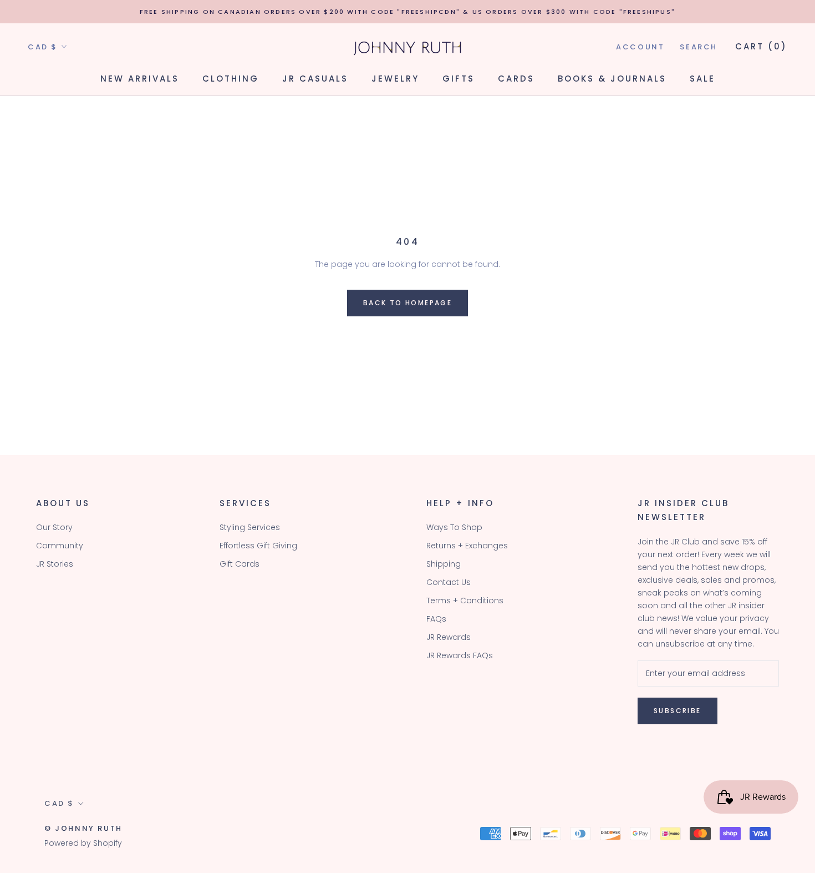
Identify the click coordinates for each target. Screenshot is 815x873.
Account (640, 47)
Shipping (443, 563)
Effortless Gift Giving (258, 545)
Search (698, 47)
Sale (702, 78)
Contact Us (448, 582)
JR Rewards (448, 637)
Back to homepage (407, 302)
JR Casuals (315, 78)
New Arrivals (139, 78)
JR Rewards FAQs (459, 655)
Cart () (761, 46)
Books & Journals (612, 78)
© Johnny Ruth (83, 828)
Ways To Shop (454, 527)
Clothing (230, 78)
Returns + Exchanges (467, 545)
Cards (516, 78)
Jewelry (395, 78)
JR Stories (54, 563)
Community (59, 545)
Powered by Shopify (83, 843)
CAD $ (43, 47)
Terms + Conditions (464, 600)
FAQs (436, 618)
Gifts (458, 78)
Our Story (54, 527)
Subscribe (677, 710)
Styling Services (250, 527)
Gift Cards (239, 563)
